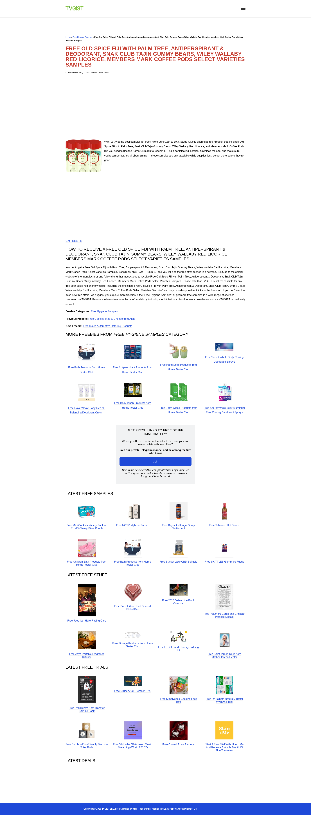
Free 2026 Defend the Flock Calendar (178, 602)
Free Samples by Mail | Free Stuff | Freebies (137, 809)
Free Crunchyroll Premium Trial (132, 690)
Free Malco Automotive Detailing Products (107, 325)
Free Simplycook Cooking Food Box (178, 700)
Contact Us (191, 809)
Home (68, 37)
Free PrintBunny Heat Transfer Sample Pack (87, 709)
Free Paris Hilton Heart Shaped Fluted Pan (132, 608)
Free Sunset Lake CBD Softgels (178, 561)
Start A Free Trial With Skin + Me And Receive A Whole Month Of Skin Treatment (224, 747)
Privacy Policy (168, 809)
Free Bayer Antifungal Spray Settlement (178, 527)
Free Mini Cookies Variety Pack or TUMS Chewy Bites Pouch (87, 527)
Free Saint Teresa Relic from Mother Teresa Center (224, 655)
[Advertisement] (155, 107)
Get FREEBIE (74, 240)
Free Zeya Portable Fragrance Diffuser (86, 655)
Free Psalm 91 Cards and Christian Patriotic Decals (224, 615)
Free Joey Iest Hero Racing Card (86, 620)
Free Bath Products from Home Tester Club (132, 563)
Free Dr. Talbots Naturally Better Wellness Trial (224, 700)
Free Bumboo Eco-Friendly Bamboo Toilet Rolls (87, 746)
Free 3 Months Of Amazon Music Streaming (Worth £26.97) (132, 746)
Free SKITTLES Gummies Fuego (224, 561)
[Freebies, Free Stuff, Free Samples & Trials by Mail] (75, 9)
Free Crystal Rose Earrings (178, 744)
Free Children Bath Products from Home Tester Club (86, 563)
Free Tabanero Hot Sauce (224, 525)
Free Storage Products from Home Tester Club (132, 645)
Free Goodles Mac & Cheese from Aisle (111, 318)
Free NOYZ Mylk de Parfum (132, 525)
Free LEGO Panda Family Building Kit (178, 649)
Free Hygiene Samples (83, 37)
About (180, 809)
